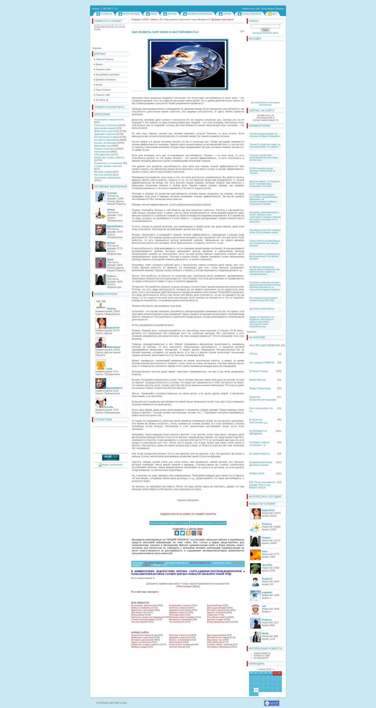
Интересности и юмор (106, 137)
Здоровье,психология (180, 610)
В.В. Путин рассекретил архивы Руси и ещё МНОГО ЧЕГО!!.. (262, 485)
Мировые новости (178, 612)
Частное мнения (103, 174)
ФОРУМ (172, 14)
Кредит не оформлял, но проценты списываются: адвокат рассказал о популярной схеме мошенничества (261, 322)
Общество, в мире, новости (109, 157)
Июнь (154, 19)
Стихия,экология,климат (143, 619)
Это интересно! (176, 622)
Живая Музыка (257, 379)
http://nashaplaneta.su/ (200, 563)
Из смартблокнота (259, 453)
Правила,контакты (199, 14)
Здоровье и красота (105, 134)
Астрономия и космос (180, 605)
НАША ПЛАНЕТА (262, 653)
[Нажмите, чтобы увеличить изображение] (188, 64)
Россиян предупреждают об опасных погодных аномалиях (264, 135)
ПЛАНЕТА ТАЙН (262, 655)
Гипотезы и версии (178, 608)
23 (256, 690)
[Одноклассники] (188, 533)
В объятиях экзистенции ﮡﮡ (258, 421)
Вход (153, 14)
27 (275, 690)
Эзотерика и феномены (107, 177)
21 (279, 686)
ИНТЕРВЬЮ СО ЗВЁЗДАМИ (258, 432)
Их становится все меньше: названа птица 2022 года (263, 299)
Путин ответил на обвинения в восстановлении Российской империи (264, 243)
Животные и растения (106, 131)
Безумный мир (214, 605)
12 (270, 681)
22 (251, 690)
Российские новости (217, 617)
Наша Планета (251, 14)
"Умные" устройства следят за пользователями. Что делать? (264, 145)
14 (279, 681)
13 (275, 681)
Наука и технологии (105, 148)
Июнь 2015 (265, 669)
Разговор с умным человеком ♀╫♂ (259, 443)
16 (256, 686)
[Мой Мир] (194, 533)
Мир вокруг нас (102, 145)
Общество (212, 615)
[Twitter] (182, 533)
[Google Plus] (199, 533)
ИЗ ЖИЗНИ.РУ (261, 658)
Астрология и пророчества (109, 119)
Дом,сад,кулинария (105, 128)
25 (265, 690)
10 (260, 681)
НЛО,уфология (102, 154)
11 (265, 681)
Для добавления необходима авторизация (265, 103)
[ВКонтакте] (176, 533)
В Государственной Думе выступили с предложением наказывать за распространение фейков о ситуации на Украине (263, 199)
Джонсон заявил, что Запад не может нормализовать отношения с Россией (264, 183)
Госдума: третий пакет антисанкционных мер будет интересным (263, 157)
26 (270, 690)
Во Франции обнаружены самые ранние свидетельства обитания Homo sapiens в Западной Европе (264, 270)
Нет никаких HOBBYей (261, 362)
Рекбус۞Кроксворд (260, 388)
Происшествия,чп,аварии (181, 617)
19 (270, 686)
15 (251, 686)
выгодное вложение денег (265, 33)
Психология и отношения (108, 163)
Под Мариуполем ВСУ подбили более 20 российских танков (264, 231)
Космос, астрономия (105, 143)
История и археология (106, 140)
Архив (227, 14)
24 (260, 690)
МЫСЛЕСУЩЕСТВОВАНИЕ (264, 345)
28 (279, 690)
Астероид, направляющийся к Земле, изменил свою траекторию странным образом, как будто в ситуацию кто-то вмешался (265, 217)
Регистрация (131, 14)
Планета (146, 565)
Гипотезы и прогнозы (106, 125)
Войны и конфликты (141, 608)
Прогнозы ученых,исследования (147, 617)
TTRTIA (253, 354)
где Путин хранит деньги (261, 308)
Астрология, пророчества (143, 605)
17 (260, 686)
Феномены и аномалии (180, 619)
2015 (145, 19)
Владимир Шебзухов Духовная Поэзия (260, 463)
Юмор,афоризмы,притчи (219, 622)
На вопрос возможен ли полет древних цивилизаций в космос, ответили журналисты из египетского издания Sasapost (265, 286)
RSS (274, 14)
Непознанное (101, 151)
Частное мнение (139, 622)
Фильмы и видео (103, 171)
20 (275, 686)
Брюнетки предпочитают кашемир (262, 398)
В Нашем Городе (258, 371)
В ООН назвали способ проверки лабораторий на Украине (262, 170)
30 (256, 694)
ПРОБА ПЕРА (256, 473)
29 (251, 694)
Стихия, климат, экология (108, 166)
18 (265, 686)
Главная (106, 14)
